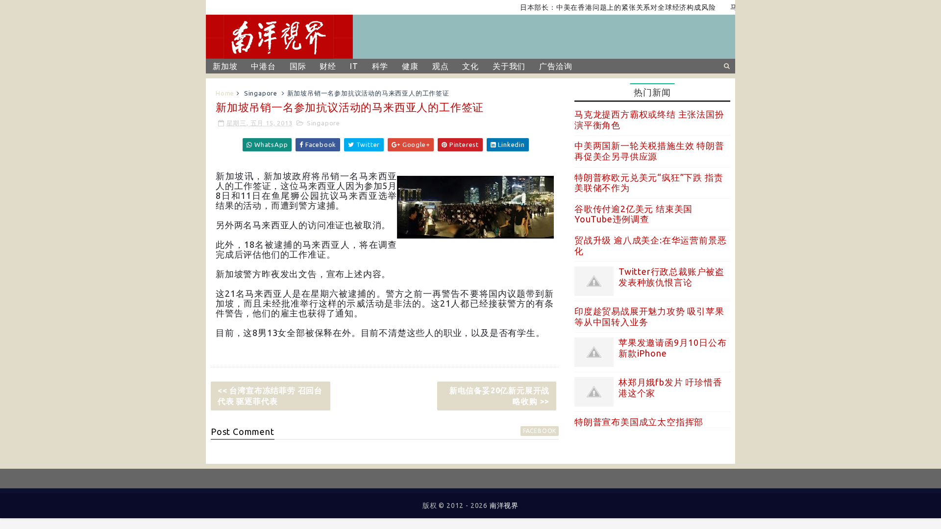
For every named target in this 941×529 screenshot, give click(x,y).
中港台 (263, 66)
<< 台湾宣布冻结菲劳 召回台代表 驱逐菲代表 (270, 396)
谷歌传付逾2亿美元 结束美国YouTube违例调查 (633, 214)
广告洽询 (555, 66)
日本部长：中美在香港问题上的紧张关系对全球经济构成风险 (608, 7)
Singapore (260, 93)
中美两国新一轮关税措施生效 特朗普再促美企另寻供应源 (649, 151)
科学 (380, 66)
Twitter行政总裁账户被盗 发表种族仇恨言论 (671, 276)
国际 (298, 66)
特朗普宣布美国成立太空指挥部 (638, 422)
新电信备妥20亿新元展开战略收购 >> (499, 396)
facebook (539, 431)
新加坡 (225, 66)
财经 (328, 66)
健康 (410, 66)
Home (225, 93)
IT (354, 66)
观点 (440, 66)
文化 (470, 66)
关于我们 (509, 66)
